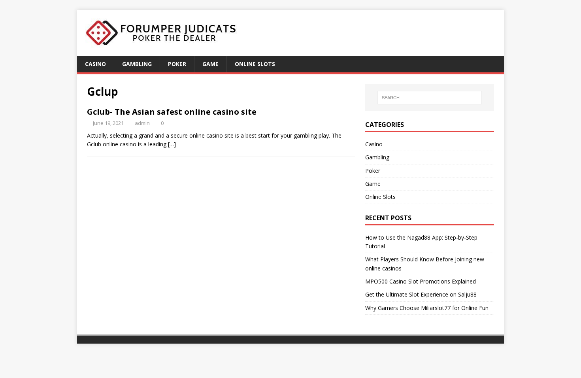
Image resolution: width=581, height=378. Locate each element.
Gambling (137, 64)
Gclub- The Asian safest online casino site (172, 111)
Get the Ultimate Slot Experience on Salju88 (421, 294)
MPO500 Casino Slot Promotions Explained (420, 281)
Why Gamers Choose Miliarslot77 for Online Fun (427, 308)
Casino (95, 64)
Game (210, 64)
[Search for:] (430, 97)
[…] (172, 144)
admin (142, 123)
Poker (177, 64)
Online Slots (255, 64)
